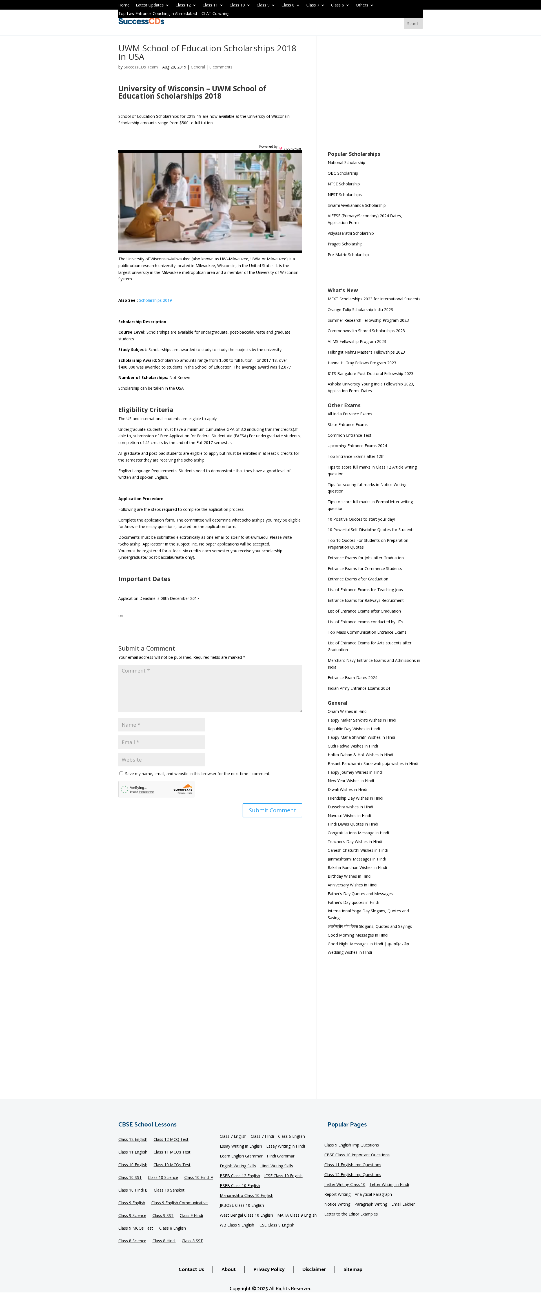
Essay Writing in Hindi (285, 1146)
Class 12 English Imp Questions (352, 1175)
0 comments (220, 67)
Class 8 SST (192, 1241)
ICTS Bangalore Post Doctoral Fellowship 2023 (370, 373)
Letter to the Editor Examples (351, 1214)
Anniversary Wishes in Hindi (352, 885)
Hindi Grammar (280, 1156)
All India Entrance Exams (350, 413)
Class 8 (287, 5)
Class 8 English (172, 1228)
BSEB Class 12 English (240, 1176)
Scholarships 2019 (155, 300)
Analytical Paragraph (373, 1194)
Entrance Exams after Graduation (358, 579)
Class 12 (183, 5)
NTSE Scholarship (344, 184)
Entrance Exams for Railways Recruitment (366, 600)
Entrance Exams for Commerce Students (365, 568)
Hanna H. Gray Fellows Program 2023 (362, 362)
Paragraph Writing (370, 1204)
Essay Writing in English (241, 1146)
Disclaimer (314, 1269)
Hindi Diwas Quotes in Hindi (353, 824)
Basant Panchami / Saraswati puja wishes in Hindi (373, 763)
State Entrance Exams (348, 424)
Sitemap (352, 1269)
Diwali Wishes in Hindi (347, 789)
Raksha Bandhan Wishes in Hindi (357, 867)
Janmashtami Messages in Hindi (357, 859)
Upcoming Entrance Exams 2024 (357, 445)
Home (124, 5)
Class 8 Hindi (164, 1241)
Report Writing (337, 1194)
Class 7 (312, 5)
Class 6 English (291, 1136)
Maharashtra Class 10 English (246, 1196)
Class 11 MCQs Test (172, 1152)
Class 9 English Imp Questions (351, 1145)
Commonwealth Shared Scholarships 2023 (366, 330)
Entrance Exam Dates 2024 (352, 677)
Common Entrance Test (349, 435)
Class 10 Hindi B (133, 1190)
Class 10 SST (130, 1178)
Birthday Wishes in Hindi (349, 876)
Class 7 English (233, 1136)
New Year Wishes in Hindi (351, 780)
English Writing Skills (238, 1166)
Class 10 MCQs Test (172, 1165)
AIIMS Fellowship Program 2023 (357, 341)
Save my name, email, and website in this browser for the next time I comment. (197, 773)
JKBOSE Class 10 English (242, 1205)
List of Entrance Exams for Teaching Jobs (365, 589)
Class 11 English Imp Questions (352, 1165)
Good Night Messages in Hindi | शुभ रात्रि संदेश (368, 943)
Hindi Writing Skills (276, 1166)
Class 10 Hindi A (198, 1178)
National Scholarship (346, 162)
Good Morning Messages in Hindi (358, 935)
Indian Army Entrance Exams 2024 (359, 688)
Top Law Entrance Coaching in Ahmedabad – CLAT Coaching (173, 14)
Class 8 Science (132, 1241)
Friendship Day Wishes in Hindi (355, 798)
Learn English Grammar (241, 1156)
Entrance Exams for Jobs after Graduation (366, 557)
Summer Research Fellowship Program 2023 (368, 320)
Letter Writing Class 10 (344, 1185)
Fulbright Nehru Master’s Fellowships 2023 (366, 352)
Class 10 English (132, 1165)
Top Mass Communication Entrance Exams (367, 632)
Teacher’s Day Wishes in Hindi (355, 841)
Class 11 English (132, 1152)
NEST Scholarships (345, 194)
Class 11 (210, 5)
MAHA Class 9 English (297, 1215)
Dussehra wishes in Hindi (350, 806)
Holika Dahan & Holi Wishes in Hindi (360, 754)
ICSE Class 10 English (283, 1176)
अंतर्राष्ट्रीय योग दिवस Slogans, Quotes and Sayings (370, 926)
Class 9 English (131, 1203)
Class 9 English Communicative (179, 1203)
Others (362, 5)
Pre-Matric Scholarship (348, 254)
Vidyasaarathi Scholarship (351, 233)
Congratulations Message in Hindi (358, 832)
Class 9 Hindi (191, 1216)
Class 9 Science (132, 1216)
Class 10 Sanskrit (169, 1190)
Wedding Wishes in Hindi (350, 952)
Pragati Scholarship (345, 244)
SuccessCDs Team (141, 67)
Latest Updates (150, 5)
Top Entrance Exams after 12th (356, 456)
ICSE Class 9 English (276, 1225)
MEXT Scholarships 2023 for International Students (374, 298)
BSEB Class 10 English (240, 1186)
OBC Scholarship (343, 173)
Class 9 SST (163, 1216)
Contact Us (191, 1269)
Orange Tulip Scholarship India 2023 (360, 309)
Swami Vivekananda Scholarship (357, 205)
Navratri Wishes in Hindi (349, 815)
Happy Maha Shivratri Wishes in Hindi (361, 737)
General (198, 67)
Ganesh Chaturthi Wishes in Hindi (358, 850)
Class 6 (337, 5)
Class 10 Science (163, 1178)
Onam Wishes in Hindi (347, 711)
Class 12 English (132, 1139)
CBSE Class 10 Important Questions (357, 1155)
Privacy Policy (269, 1269)
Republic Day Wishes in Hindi (354, 728)
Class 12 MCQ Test (171, 1139)
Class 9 (263, 5)
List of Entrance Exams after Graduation (364, 611)
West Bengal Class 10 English (246, 1215)
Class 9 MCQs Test (135, 1228)
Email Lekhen (403, 1204)
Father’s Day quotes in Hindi (353, 902)
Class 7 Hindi (262, 1136)
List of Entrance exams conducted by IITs (365, 621)
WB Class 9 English (237, 1225)
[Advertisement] (375, 96)
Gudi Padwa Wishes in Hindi (353, 746)
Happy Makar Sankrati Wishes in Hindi (362, 720)
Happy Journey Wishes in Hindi (355, 772)
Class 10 (237, 5)
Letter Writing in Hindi (389, 1185)
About (228, 1269)
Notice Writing (337, 1204)
